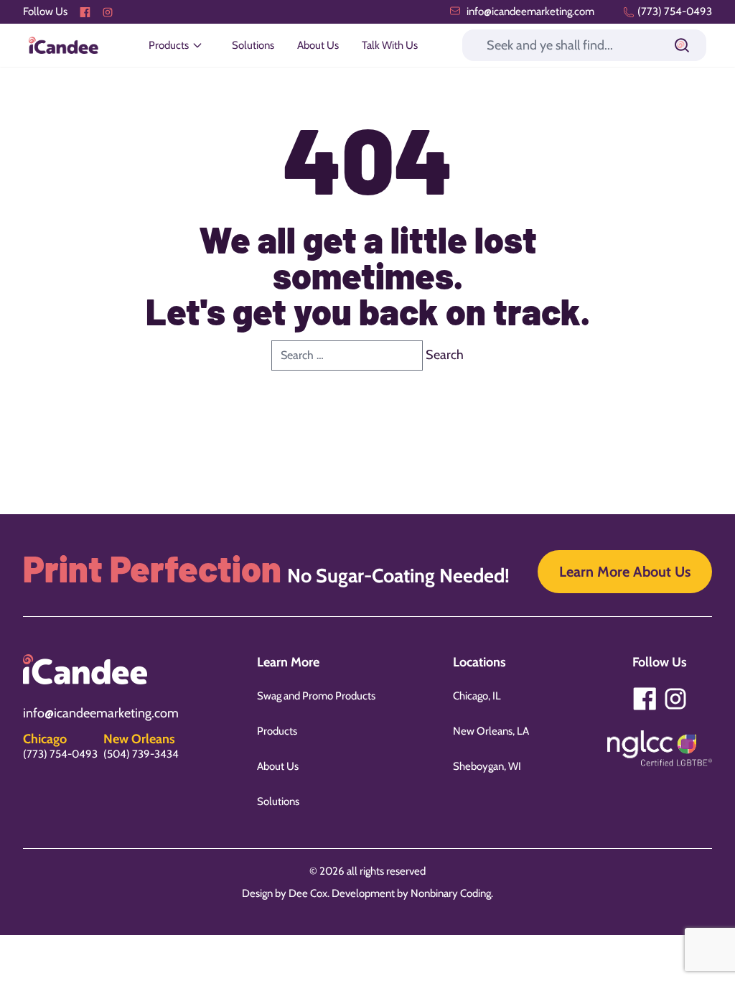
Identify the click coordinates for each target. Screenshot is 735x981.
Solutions (253, 45)
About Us (318, 45)
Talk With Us (390, 45)
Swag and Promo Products (316, 695)
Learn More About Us (624, 571)
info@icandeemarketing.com (529, 11)
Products (277, 731)
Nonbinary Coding (451, 893)
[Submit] (682, 45)
